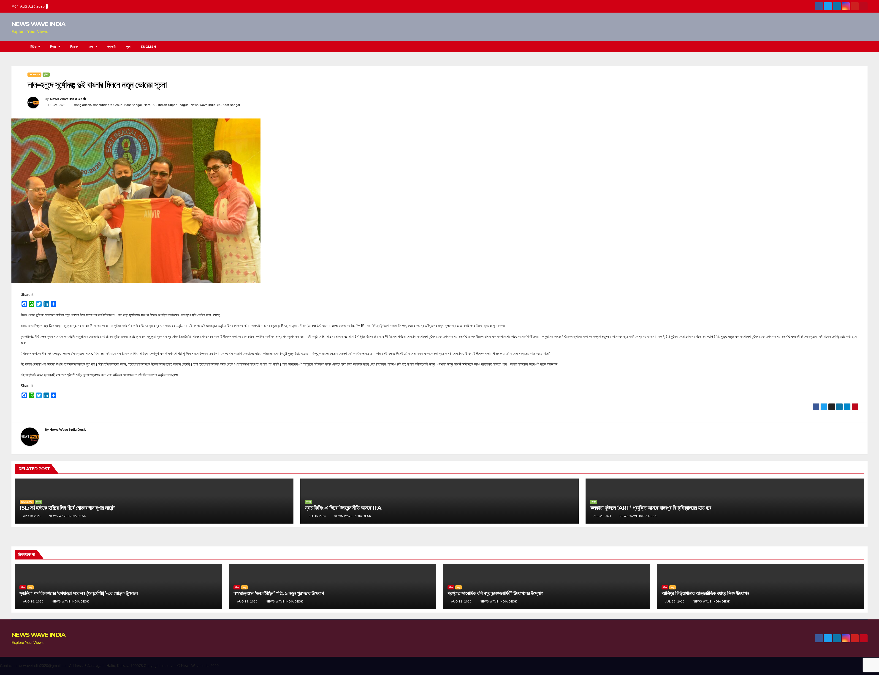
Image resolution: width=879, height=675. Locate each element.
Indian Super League (173, 105)
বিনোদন (74, 47)
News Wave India (202, 105)
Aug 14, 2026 (247, 601)
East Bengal (133, 105)
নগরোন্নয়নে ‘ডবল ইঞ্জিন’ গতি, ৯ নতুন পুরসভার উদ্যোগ (278, 593)
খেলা (92, 47)
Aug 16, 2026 (33, 601)
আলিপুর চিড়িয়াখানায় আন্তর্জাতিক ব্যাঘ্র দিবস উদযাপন (705, 593)
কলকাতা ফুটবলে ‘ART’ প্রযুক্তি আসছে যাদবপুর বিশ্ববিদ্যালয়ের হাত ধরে (650, 507)
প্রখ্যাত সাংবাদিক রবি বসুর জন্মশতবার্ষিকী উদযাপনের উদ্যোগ (495, 593)
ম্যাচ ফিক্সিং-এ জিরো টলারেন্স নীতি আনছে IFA (343, 507)
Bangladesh (82, 105)
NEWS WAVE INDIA (38, 24)
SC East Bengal (228, 105)
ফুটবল (46, 74)
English (148, 47)
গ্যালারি (111, 47)
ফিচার (53, 47)
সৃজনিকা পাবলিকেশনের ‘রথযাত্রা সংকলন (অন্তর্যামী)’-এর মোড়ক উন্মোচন (78, 593)
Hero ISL (150, 105)
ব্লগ (128, 47)
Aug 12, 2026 (461, 601)
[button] (864, 46)
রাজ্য (30, 587)
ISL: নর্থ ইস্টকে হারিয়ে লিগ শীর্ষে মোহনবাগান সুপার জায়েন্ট (67, 507)
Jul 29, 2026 (675, 601)
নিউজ (34, 47)
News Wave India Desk (68, 99)
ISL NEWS (34, 74)
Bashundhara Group (107, 105)
